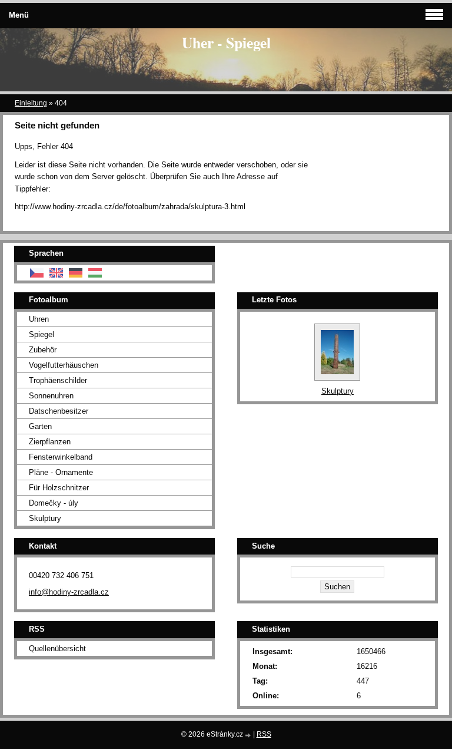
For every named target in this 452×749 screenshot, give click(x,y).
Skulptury (45, 518)
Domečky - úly (53, 503)
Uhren (39, 319)
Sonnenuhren (51, 395)
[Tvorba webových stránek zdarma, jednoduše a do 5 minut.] (249, 735)
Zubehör (42, 349)
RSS (264, 734)
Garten (40, 426)
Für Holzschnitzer (59, 487)
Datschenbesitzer (58, 411)
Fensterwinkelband (60, 457)
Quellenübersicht (57, 648)
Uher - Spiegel (226, 42)
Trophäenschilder (58, 380)
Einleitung (31, 103)
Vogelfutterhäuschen (63, 365)
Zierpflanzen (50, 441)
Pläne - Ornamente (61, 472)
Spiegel (41, 334)
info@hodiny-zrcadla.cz (69, 592)
